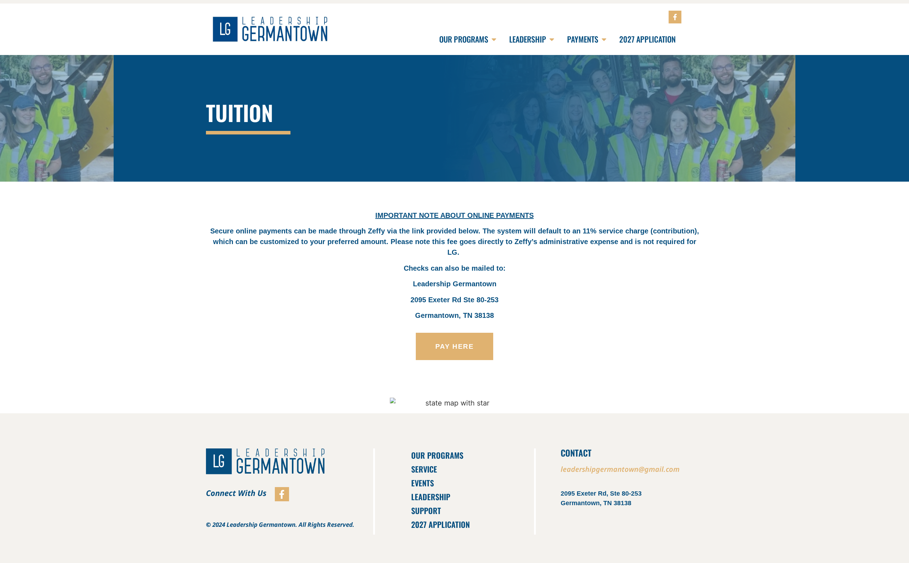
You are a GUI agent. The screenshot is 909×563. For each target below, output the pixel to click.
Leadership (430, 496)
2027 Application (440, 524)
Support (426, 510)
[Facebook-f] (675, 17)
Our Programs (437, 455)
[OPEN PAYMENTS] (604, 39)
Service (424, 469)
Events (422, 483)
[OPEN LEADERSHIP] (552, 39)
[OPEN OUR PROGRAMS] (494, 39)
